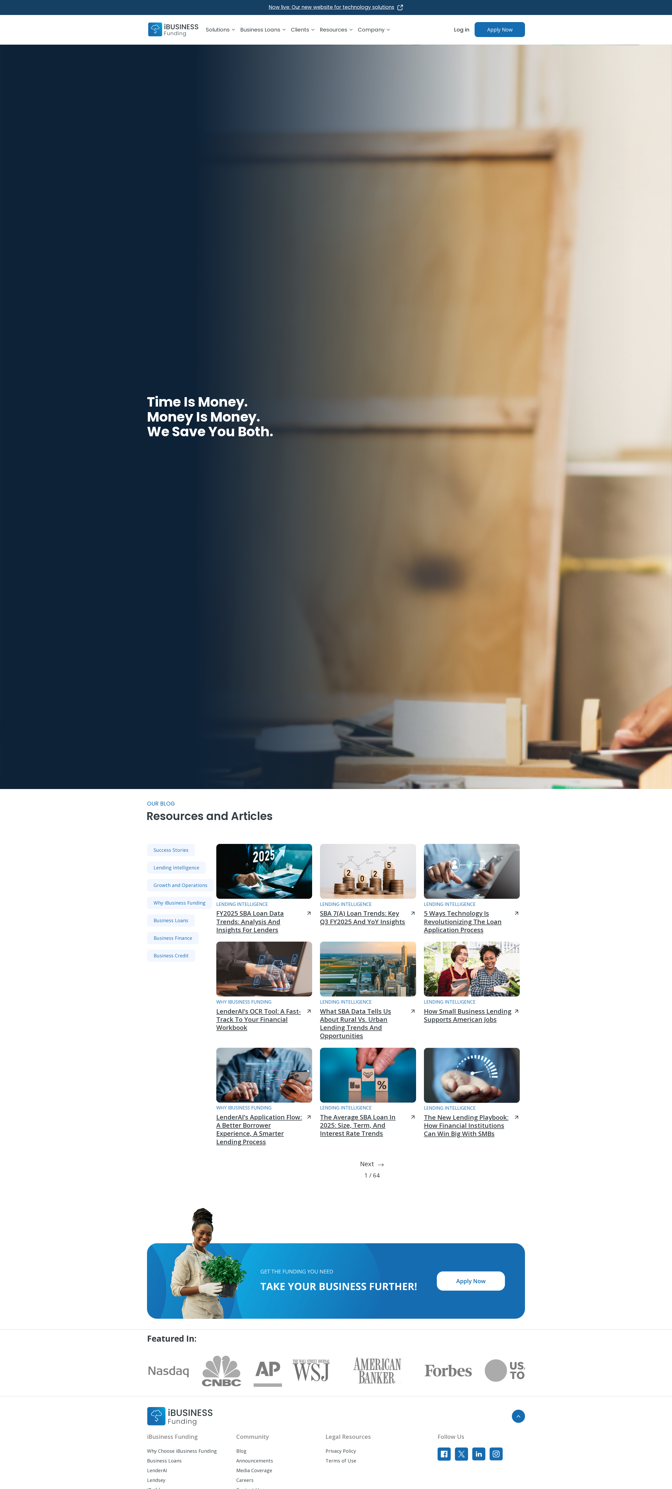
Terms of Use (341, 1460)
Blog (241, 1451)
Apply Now (500, 29)
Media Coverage (254, 1470)
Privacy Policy (341, 1451)
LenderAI (157, 1470)
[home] (173, 30)
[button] (223, 29)
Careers (245, 1480)
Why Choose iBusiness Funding (182, 1451)
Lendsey (156, 1480)
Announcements (254, 1460)
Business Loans (164, 1460)
